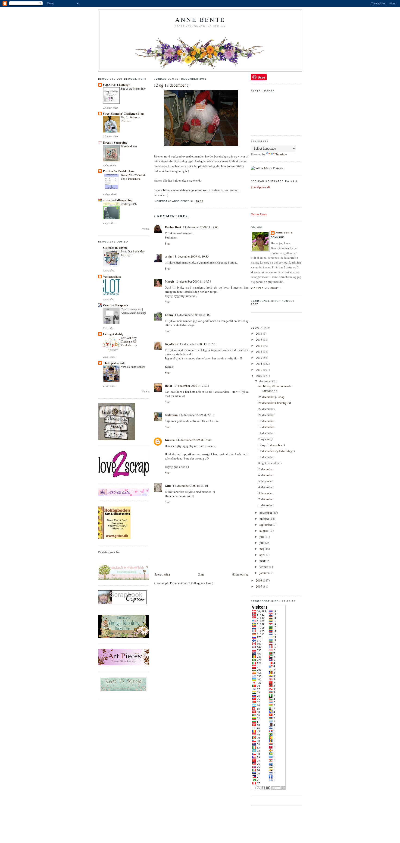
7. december (265, 469)
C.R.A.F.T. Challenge (116, 84)
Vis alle (145, 228)
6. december (265, 475)
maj (262, 549)
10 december (266, 457)
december (265, 381)
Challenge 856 (129, 204)
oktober (264, 518)
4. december (265, 487)
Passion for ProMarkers (118, 171)
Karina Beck (173, 227)
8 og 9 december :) (269, 463)
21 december (266, 415)
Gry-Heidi (171, 344)
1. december (265, 505)
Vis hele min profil (265, 288)
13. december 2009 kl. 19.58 (193, 281)
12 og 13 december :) (172, 85)
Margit (169, 281)
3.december (265, 493)
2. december (265, 499)
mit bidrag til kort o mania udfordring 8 (274, 388)
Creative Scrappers (115, 305)
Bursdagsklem (129, 146)
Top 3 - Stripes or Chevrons (130, 119)
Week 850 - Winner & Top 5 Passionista (133, 176)
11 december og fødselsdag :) (276, 451)
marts (263, 561)
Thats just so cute (114, 363)
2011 (259, 364)
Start (201, 574)
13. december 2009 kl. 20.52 (197, 344)
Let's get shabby (113, 334)
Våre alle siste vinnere (133, 366)
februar (264, 567)
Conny (169, 314)
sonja (168, 256)
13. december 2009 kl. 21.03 (191, 386)
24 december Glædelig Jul (274, 403)
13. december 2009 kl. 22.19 (197, 415)
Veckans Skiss (112, 276)
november (266, 512)
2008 (259, 580)
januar (263, 573)
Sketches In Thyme (115, 247)
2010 (259, 370)
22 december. (266, 409)
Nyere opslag (162, 574)
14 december (266, 433)
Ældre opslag (240, 574)
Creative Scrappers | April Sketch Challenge (133, 311)
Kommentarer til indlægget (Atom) (191, 583)
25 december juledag (271, 397)
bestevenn (171, 414)
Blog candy (265, 439)
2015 (259, 339)
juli (262, 537)
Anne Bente (200, 19)
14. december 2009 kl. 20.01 (190, 486)
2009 (259, 376)
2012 (259, 357)
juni (262, 543)
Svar (167, 243)
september (266, 524)
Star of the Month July (133, 88)
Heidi (168, 385)
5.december (265, 481)
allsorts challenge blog (117, 200)
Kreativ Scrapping (115, 142)
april (262, 555)
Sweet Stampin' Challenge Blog (123, 113)
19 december (266, 421)
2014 (259, 345)
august (264, 530)
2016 (259, 333)
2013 (259, 351)
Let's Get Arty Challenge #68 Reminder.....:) (129, 341)
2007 (259, 586)
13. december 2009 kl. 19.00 (201, 227)
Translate (281, 154)
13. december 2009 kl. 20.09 (192, 315)
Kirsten (170, 439)
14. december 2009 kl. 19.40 (194, 440)
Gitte (168, 485)
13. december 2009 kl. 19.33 (191, 256)
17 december (266, 427)
